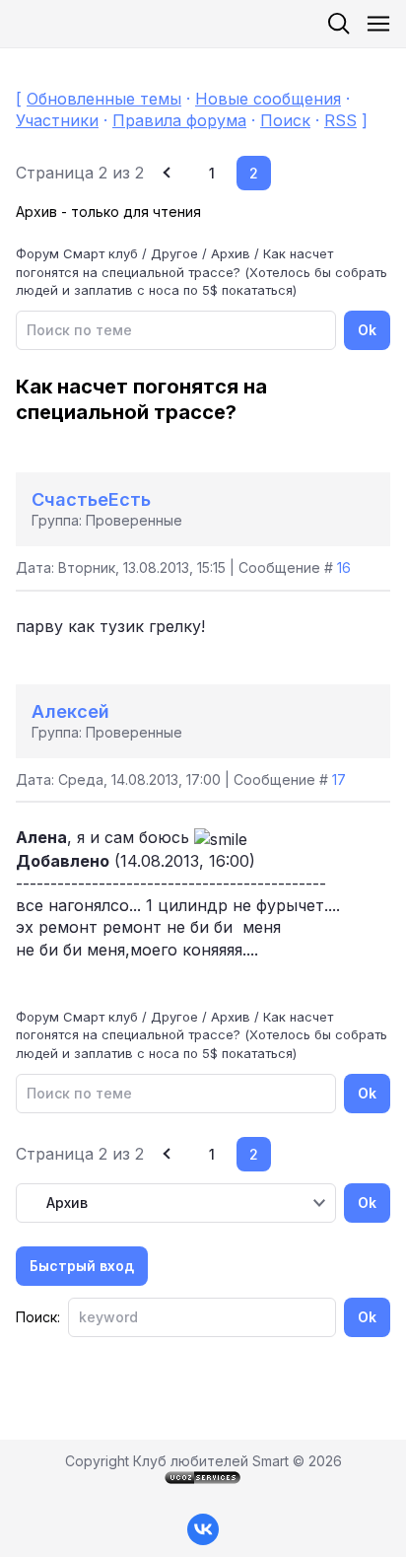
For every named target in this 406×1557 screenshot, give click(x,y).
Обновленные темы (104, 98)
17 (339, 779)
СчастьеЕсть (91, 499)
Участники (57, 120)
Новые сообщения (268, 98)
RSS (340, 120)
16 (344, 567)
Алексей (70, 711)
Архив (230, 253)
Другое (174, 253)
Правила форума (179, 120)
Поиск (285, 120)
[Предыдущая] (169, 173)
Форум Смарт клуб (77, 253)
